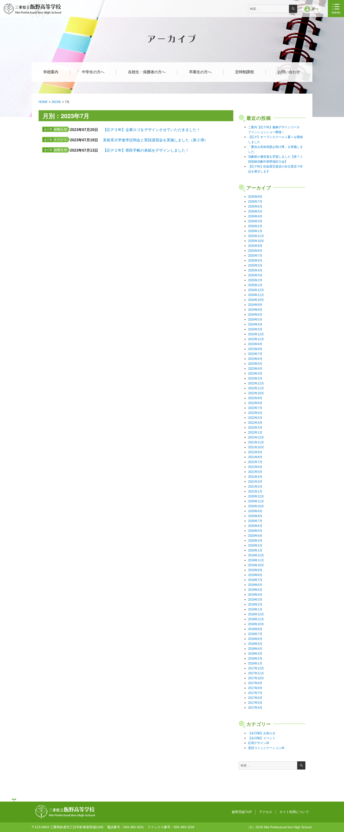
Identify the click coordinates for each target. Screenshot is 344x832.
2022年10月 (256, 393)
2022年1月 (255, 432)
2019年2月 (255, 604)
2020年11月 (256, 501)
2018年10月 (256, 624)
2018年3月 (255, 653)
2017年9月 (255, 683)
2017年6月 (255, 698)
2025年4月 (255, 270)
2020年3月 (255, 540)
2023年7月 (255, 354)
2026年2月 (255, 226)
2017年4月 (255, 707)
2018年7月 (255, 634)
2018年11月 (256, 619)
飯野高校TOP (242, 812)
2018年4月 (255, 648)
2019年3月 (255, 599)
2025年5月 (255, 265)
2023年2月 (255, 378)
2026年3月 (255, 221)
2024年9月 (255, 305)
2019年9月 (255, 570)
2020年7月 (255, 521)
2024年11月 (256, 295)
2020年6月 (255, 526)
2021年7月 (255, 462)
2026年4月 (255, 216)
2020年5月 (255, 531)
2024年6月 (255, 314)
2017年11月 (256, 673)
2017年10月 (256, 678)
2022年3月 (255, 427)
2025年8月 (255, 250)
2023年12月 (256, 334)
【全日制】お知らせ (261, 733)
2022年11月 (256, 388)
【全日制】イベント (261, 738)
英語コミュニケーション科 (266, 748)
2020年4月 (255, 535)
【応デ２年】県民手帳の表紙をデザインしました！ (146, 150)
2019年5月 (255, 589)
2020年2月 (255, 545)
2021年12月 (256, 437)
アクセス (265, 812)
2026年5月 (255, 211)
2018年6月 (255, 639)
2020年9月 (255, 511)
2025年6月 (255, 260)
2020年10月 (256, 506)
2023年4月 (255, 368)
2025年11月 (256, 236)
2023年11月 (256, 339)
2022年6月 (255, 413)
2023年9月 (255, 344)
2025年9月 (255, 246)
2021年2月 (255, 486)
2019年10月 (256, 565)
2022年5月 (255, 418)
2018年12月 (256, 614)
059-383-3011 (133, 827)
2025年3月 (255, 275)
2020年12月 (256, 496)
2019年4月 (255, 594)
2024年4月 (255, 324)
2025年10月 (256, 241)
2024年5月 (255, 319)
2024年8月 (255, 309)
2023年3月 (255, 373)
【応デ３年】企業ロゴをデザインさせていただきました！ (151, 130)
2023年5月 (255, 363)
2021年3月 (255, 481)
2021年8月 (255, 457)
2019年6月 (255, 585)
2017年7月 (255, 693)
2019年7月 (255, 580)
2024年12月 (256, 290)
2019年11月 (256, 560)
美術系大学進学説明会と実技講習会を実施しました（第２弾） (155, 140)
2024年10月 (256, 300)
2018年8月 (255, 629)
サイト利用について (294, 812)
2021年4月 (255, 476)
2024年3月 (255, 329)
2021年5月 (255, 472)
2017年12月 (256, 668)
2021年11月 (256, 442)
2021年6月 (255, 467)
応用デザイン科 (258, 743)
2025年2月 (255, 280)
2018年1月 (255, 663)
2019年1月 (255, 609)
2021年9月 (255, 452)
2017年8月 (255, 688)
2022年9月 (255, 398)
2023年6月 (255, 359)
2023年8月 (255, 349)
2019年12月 (256, 555)
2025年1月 (255, 285)
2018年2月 (255, 658)
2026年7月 (255, 201)
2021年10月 (256, 447)
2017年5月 (255, 702)
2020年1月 (255, 550)
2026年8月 (255, 196)
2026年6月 (255, 206)
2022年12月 (256, 383)
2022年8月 (255, 403)
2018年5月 (255, 644)
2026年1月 (255, 231)
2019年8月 (255, 575)
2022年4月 (255, 422)
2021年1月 (255, 491)
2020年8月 (255, 516)
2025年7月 (255, 255)
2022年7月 (255, 408)
